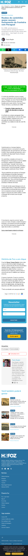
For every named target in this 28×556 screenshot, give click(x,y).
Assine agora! (14, 336)
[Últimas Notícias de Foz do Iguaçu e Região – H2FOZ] (6, 2)
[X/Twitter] (17, 382)
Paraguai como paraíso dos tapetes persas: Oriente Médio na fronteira (17, 437)
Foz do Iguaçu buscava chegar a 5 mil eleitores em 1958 (18, 426)
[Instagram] (15, 382)
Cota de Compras (5, 527)
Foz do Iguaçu (5, 349)
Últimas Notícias (5, 476)
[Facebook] (12, 382)
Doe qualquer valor (6, 521)
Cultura (3, 507)
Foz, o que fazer (5, 496)
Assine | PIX (4, 517)
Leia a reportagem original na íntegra (12, 230)
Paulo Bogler (10, 39)
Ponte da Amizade (14, 349)
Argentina (3, 480)
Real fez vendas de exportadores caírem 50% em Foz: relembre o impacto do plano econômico (18, 402)
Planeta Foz (7, 6)
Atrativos (3, 525)
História (12, 6)
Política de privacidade (17, 553)
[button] (22, 2)
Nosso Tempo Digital (13, 262)
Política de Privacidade (6, 544)
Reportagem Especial (6, 485)
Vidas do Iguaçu (5, 503)
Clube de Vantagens (6, 523)
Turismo (3, 483)
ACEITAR (8, 553)
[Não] (26, 550)
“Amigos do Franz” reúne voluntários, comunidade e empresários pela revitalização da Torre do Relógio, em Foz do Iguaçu (17, 415)
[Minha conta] (18, 2)
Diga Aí (3, 499)
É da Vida (3, 501)
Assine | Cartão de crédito (7, 519)
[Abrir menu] (2, 537)
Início (2, 6)
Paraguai (3, 478)
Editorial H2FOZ (5, 487)
